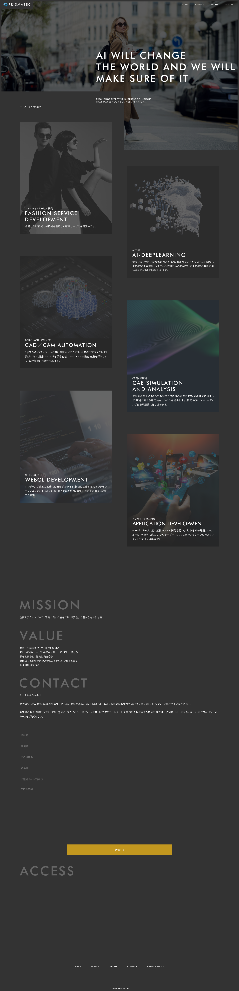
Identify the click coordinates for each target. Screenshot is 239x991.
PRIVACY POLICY (155, 966)
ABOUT (214, 4)
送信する (119, 849)
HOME (185, 4)
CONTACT (230, 4)
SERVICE (199, 4)
